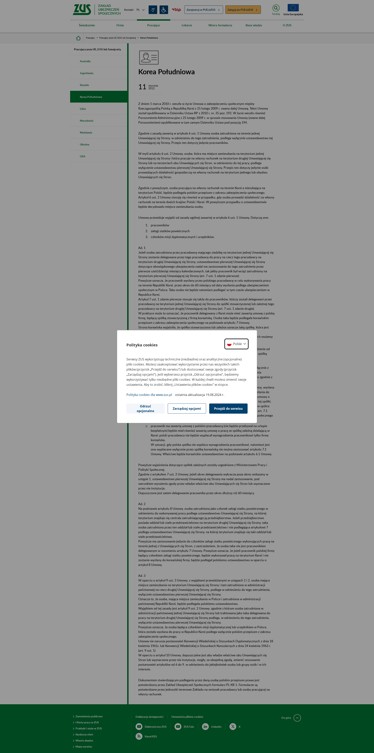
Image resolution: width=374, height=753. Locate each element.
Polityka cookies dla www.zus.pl (149, 395)
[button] (236, 344)
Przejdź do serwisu (228, 408)
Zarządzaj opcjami (187, 408)
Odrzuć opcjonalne (145, 408)
